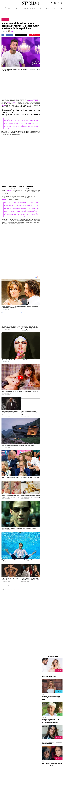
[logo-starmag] (31, 3)
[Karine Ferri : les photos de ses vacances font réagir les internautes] (52, 732)
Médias (40, 8)
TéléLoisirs (4, 199)
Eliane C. (12, 31)
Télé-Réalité (25, 8)
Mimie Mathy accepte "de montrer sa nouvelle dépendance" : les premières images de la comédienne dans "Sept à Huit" (52, 721)
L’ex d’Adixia (9, 190)
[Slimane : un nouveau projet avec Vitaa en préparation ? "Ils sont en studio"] (52, 665)
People (16, 8)
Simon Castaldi (33, 99)
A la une (10, 8)
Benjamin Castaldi (33, 100)
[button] (51, 4)
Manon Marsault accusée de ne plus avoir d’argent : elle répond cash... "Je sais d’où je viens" (51, 698)
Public (3, 105)
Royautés (32, 8)
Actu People (59, 670)
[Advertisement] (32, 13)
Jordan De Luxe (11, 102)
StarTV (47, 8)
